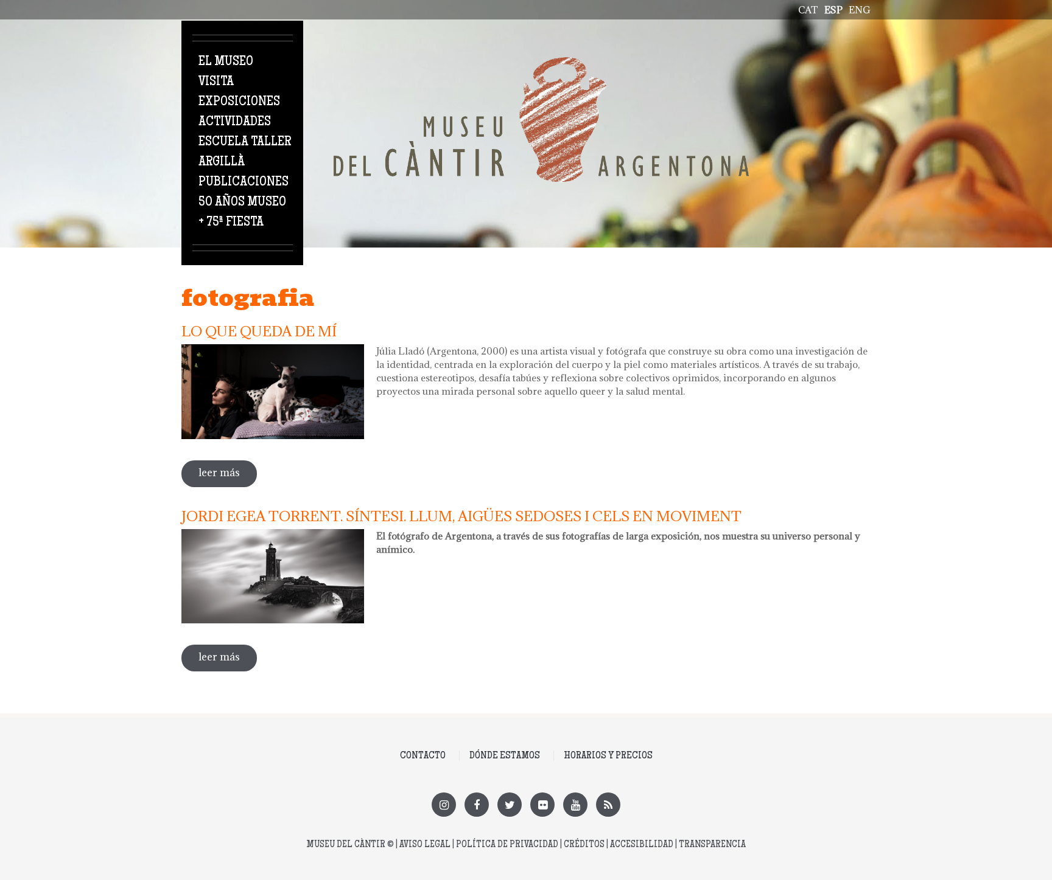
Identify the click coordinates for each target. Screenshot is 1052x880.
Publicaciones (243, 182)
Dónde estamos (504, 755)
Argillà (221, 162)
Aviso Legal (425, 845)
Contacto (423, 755)
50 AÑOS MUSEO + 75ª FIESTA (242, 212)
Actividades (234, 122)
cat (808, 10)
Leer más (227, 472)
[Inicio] (541, 64)
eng (860, 10)
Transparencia (712, 845)
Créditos (584, 845)
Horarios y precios (608, 755)
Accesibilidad (641, 845)
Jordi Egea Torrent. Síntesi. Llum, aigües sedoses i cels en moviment (461, 516)
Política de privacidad (507, 845)
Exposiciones (239, 102)
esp (833, 10)
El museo (225, 62)
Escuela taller (244, 142)
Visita (216, 82)
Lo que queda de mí (259, 331)
